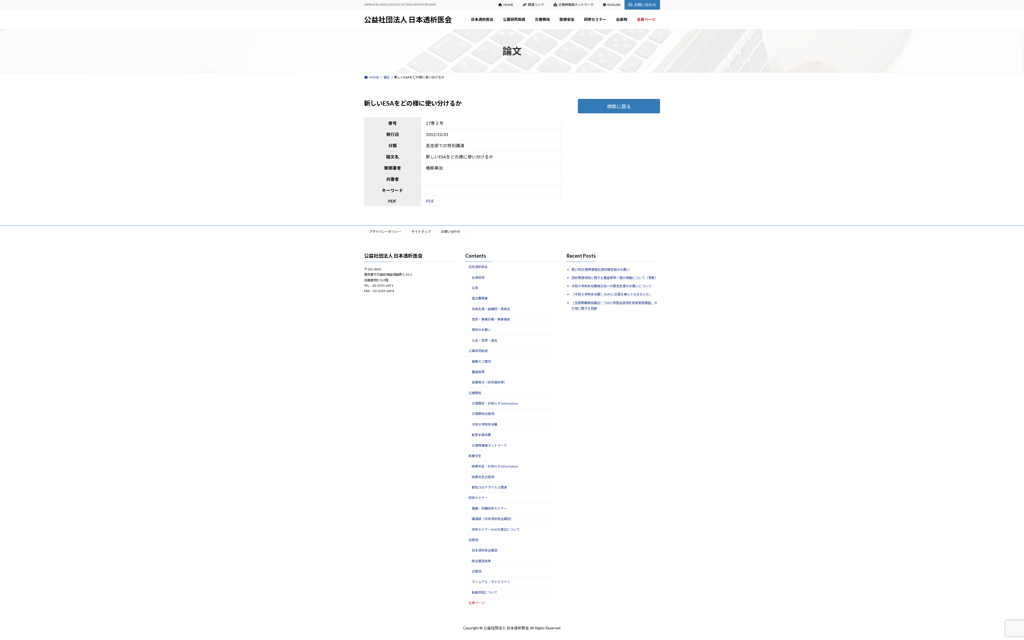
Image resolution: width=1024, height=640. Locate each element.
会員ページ (477, 603)
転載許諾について (484, 592)
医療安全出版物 (483, 477)
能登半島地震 (481, 435)
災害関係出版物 (483, 414)
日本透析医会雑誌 (484, 550)
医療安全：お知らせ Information (495, 466)
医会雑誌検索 (481, 561)
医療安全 (475, 456)
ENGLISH (614, 5)
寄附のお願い (481, 330)
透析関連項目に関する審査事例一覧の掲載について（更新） (614, 278)
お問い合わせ (645, 4)
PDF (430, 200)
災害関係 (475, 393)
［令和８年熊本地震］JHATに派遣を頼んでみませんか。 (611, 294)
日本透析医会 (478, 267)
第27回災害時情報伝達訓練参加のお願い (600, 269)
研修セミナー (478, 498)
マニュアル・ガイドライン (491, 582)
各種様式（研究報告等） (489, 382)
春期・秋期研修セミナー (489, 508)
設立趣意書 (480, 298)
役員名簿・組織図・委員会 (491, 309)
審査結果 (478, 372)
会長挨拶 (478, 277)
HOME (508, 5)
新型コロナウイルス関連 (489, 487)
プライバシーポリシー (385, 232)
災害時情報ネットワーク (576, 5)
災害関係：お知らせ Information (495, 403)
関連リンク (536, 5)
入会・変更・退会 (484, 340)
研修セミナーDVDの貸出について (496, 529)
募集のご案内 (481, 361)
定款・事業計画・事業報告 (491, 319)
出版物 (473, 540)
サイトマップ (421, 232)
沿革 (475, 288)
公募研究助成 (478, 351)
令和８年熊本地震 (484, 424)
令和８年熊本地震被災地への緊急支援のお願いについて (611, 286)
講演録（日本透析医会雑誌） (492, 519)
